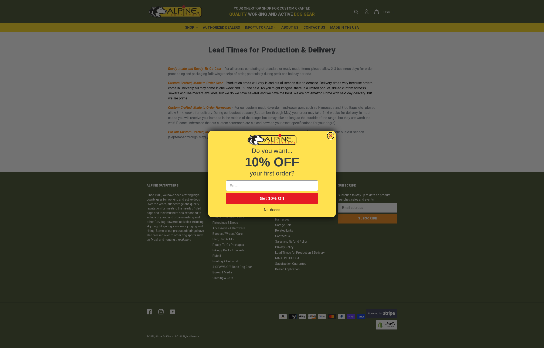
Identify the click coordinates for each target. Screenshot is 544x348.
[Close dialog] (330, 135)
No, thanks (272, 210)
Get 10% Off (272, 198)
